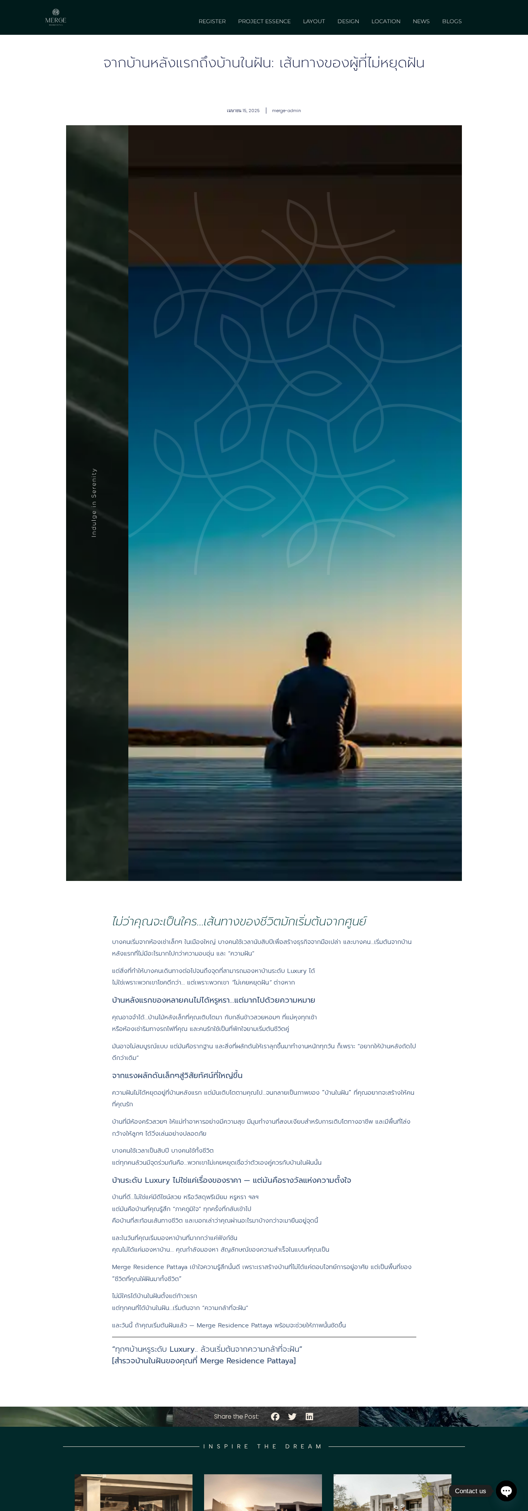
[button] (275, 1416)
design (348, 21)
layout (314, 21)
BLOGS (452, 21)
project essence (264, 21)
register (212, 21)
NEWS (421, 21)
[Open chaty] (506, 1490)
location (385, 21)
